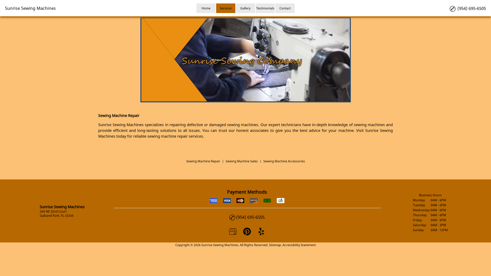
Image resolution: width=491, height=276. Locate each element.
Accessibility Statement (299, 245)
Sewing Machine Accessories (284, 161)
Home (206, 8)
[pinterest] (247, 234)
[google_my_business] (233, 234)
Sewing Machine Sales (242, 161)
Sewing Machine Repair (203, 161)
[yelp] (261, 234)
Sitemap (275, 245)
